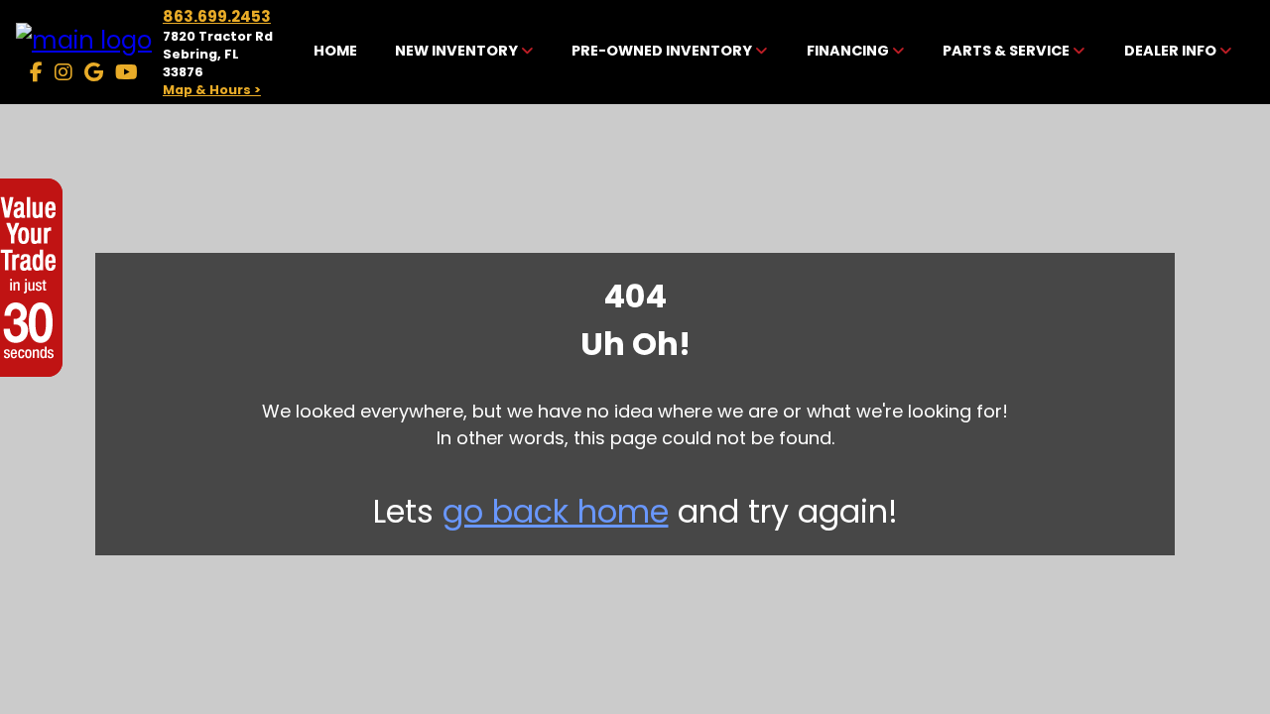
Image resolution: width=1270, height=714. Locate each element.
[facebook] (36, 72)
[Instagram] (63, 72)
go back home (556, 511)
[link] (335, 52)
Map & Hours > (212, 89)
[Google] (93, 72)
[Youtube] (126, 72)
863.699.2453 (217, 16)
